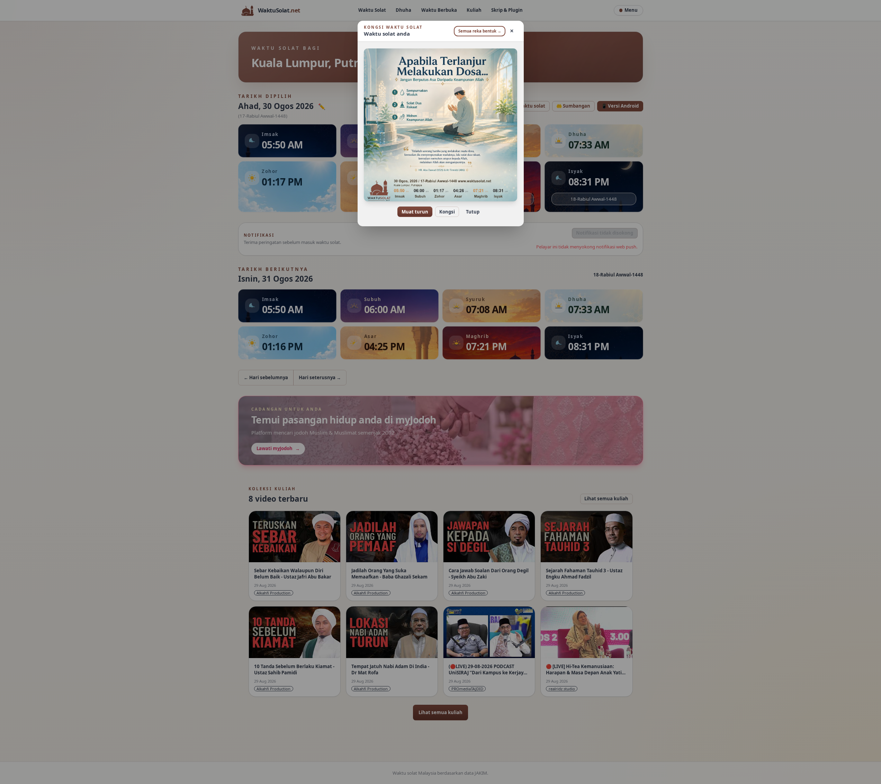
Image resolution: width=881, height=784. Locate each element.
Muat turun (415, 212)
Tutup (472, 212)
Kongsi (447, 212)
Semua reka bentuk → (479, 31)
